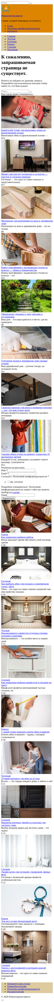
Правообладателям (16, 986)
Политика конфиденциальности (23, 28)
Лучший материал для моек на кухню (20, 778)
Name (4, 495)
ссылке (16, 492)
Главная (11, 36)
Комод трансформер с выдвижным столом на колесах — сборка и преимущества (24, 268)
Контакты (12, 31)
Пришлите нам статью (18, 983)
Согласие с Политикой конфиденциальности (25, 476)
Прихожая (12, 49)
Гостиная (11, 41)
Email (5, 473)
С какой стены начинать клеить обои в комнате (25, 732)
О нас (10, 26)
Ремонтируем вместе (11, 15)
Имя (4, 470)
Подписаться (8, 498)
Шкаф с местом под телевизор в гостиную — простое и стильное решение (24, 175)
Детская (11, 39)
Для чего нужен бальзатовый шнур (19, 921)
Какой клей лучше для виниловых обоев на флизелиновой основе (23, 131)
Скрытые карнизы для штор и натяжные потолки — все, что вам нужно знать (26, 408)
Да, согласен (16, 482)
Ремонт (11, 44)
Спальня (11, 47)
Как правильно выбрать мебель (17, 537)
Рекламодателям (15, 991)
